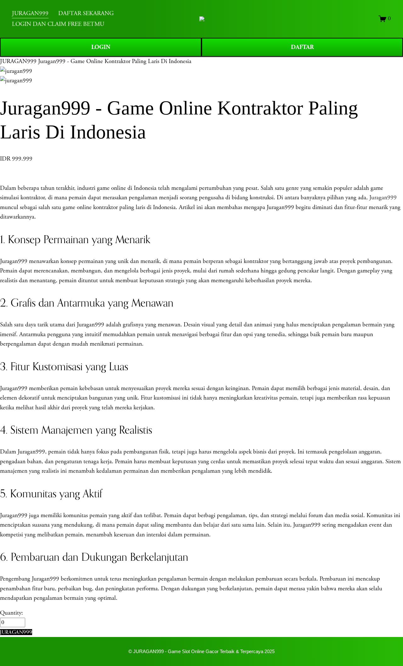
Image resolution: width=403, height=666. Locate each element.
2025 (269, 651)
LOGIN (100, 47)
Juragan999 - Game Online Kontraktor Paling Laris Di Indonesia (114, 61)
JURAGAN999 (18, 61)
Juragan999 (383, 198)
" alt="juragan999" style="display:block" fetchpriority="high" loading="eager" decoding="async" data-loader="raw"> (201, 18)
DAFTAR (302, 47)
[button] (16, 632)
